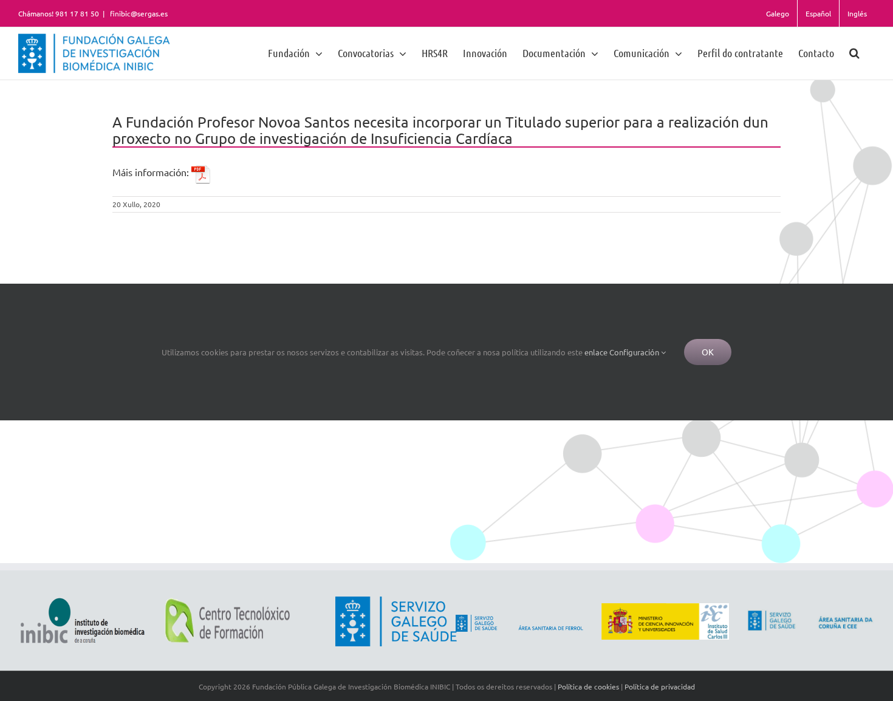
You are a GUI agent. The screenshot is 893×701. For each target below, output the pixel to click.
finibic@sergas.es (138, 13)
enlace (595, 352)
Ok (708, 351)
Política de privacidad (659, 686)
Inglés (857, 13)
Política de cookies (588, 686)
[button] (854, 52)
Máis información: (151, 172)
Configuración (635, 352)
